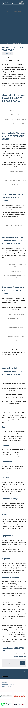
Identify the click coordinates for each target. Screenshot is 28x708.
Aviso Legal (5, 682)
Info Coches (21, 671)
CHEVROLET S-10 (7, 53)
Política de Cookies (7, 687)
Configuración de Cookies (9, 689)
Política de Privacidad (8, 684)
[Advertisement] (14, 27)
